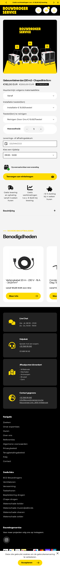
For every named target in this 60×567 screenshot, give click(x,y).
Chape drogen (10, 499)
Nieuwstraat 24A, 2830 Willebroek (34, 402)
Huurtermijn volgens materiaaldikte (21, 90)
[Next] (53, 2)
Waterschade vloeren (14, 512)
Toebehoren (9, 490)
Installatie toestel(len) (14, 102)
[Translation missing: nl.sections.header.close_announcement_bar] (58, 2)
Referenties (9, 439)
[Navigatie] (54, 10)
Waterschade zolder (13, 516)
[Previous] (6, 2)
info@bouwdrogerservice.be (31, 400)
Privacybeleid (10, 448)
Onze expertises (11, 426)
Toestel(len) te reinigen (15, 114)
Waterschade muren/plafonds (18, 508)
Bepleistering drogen (14, 495)
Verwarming (9, 486)
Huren (6, 431)
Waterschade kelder (13, 503)
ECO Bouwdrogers (12, 477)
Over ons (7, 435)
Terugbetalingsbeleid (14, 452)
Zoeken (7, 422)
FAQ (5, 457)
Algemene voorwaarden (15, 444)
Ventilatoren (9, 482)
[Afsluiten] (57, 553)
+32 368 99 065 (26, 346)
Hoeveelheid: (14, 128)
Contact (7, 461)
